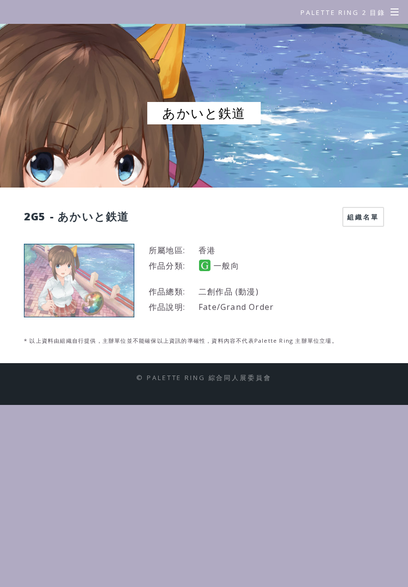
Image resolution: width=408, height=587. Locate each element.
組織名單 (363, 216)
